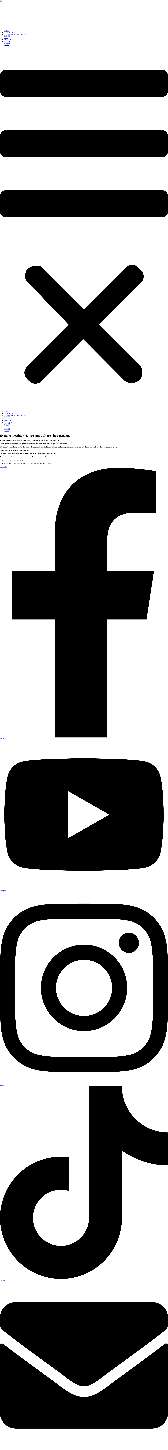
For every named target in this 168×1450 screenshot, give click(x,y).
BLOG (6, 38)
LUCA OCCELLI (9, 32)
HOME (6, 31)
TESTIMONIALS (9, 39)
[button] (84, 228)
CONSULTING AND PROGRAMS (15, 34)
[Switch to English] (7, 429)
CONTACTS (8, 41)
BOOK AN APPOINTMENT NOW (11, 460)
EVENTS (7, 36)
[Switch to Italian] (6, 45)
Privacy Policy (47, 463)
